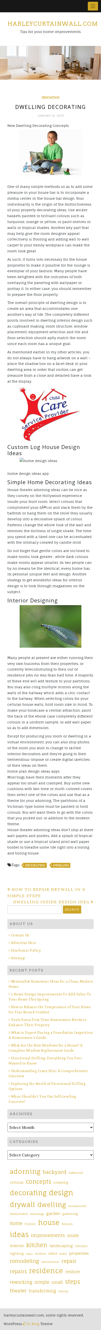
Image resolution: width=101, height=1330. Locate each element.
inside (73, 1235)
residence (46, 1271)
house (49, 1222)
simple (42, 1282)
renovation (50, 97)
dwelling (61, 865)
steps (72, 1281)
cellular (17, 1182)
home (16, 1223)
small (57, 1282)
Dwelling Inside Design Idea (51, 901)
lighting (17, 1253)
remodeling (24, 1261)
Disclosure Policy (26, 950)
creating (60, 1182)
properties (79, 1253)
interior (17, 1245)
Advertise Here (23, 943)
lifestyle (81, 1246)
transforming (42, 1290)
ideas (19, 1234)
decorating (35, 865)
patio (63, 1253)
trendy (63, 1291)
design (61, 1192)
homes (30, 1224)
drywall (22, 1204)
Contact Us (20, 935)
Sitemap (18, 958)
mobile (40, 1253)
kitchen (36, 1245)
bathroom (76, 1173)
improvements (48, 1235)
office (52, 1253)
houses (67, 1224)
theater (18, 1291)
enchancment (77, 1206)
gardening (70, 1214)
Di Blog (32, 1324)
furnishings (37, 1214)
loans (29, 1253)
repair (69, 1261)
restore (72, 1271)
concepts (38, 1181)
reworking (21, 1282)
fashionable (19, 1214)
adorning (25, 1171)
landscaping (61, 1245)
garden (53, 1213)
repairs (18, 1271)
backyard (54, 1172)
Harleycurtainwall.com (52, 24)
